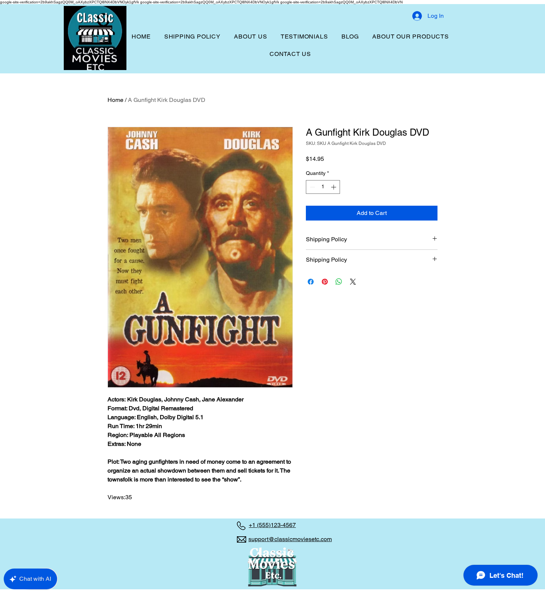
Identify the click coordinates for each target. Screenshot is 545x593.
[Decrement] (311, 186)
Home (115, 99)
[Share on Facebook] (310, 281)
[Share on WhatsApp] (338, 281)
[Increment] (334, 186)
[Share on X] (353, 281)
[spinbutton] (323, 186)
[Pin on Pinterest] (324, 281)
